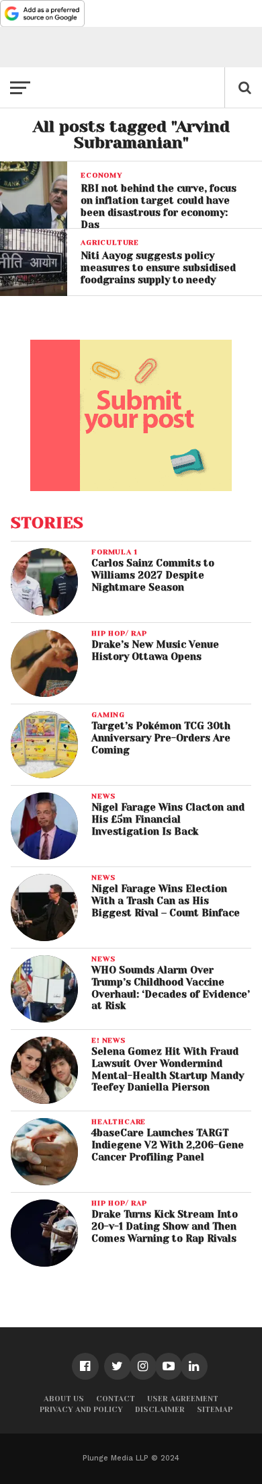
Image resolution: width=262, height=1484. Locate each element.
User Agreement (182, 1399)
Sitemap (214, 1409)
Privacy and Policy (81, 1409)
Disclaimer (160, 1409)
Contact (115, 1399)
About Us (64, 1399)
